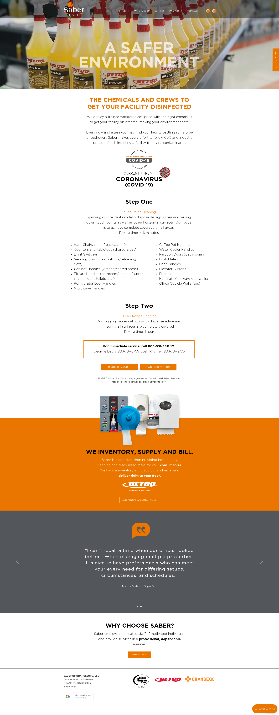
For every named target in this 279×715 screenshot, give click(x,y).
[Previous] (17, 561)
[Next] (261, 561)
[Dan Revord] (138, 606)
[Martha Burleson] (141, 606)
